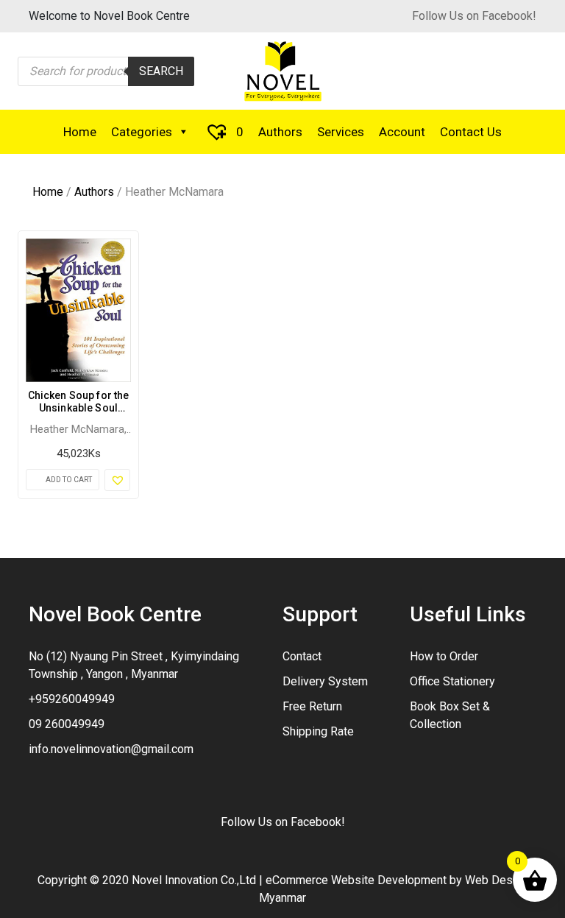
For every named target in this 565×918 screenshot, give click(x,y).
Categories (141, 131)
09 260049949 (66, 724)
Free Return (312, 706)
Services (340, 131)
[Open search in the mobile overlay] (106, 71)
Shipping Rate (318, 731)
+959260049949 (72, 699)
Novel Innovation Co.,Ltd (194, 880)
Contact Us (471, 131)
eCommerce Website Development (356, 880)
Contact (301, 656)
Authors (280, 131)
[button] (117, 480)
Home (79, 131)
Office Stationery (452, 681)
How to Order (444, 656)
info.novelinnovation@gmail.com (111, 749)
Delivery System (325, 681)
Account (402, 131)
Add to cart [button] (69, 480)
